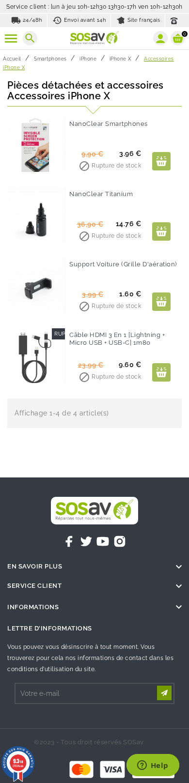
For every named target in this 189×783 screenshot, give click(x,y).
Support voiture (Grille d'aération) (123, 264)
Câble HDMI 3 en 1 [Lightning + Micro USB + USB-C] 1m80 (117, 338)
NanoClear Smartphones (108, 123)
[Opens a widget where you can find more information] (152, 766)
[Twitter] (86, 541)
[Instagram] (119, 541)
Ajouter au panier (161, 161)
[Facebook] (69, 541)
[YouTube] (102, 541)
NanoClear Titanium (101, 194)
